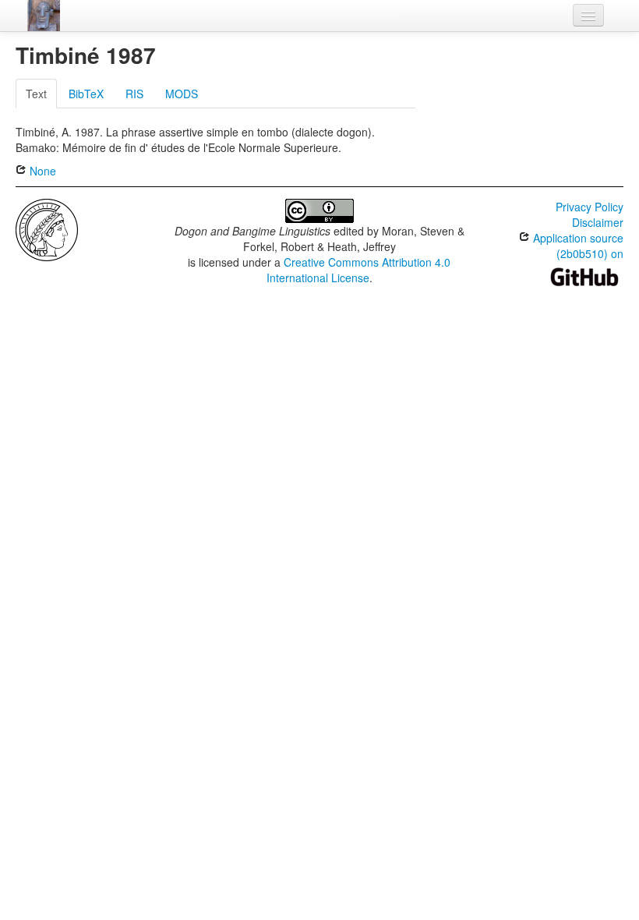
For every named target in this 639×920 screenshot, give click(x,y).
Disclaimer (597, 222)
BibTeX (86, 93)
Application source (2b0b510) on (576, 245)
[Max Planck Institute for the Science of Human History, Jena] (47, 228)
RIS (134, 93)
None (41, 171)
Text (36, 93)
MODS (181, 93)
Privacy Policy (589, 206)
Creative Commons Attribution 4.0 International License (359, 269)
